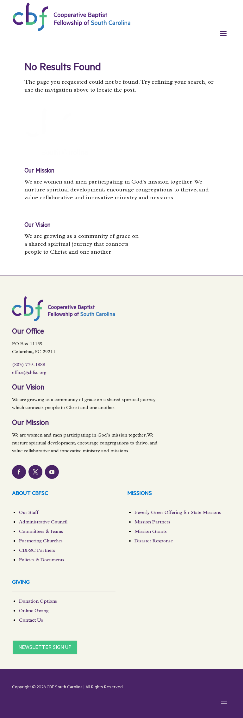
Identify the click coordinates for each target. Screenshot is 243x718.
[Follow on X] (35, 472)
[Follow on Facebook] (19, 472)
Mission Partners (152, 522)
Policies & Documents (41, 560)
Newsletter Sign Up (45, 648)
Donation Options (38, 602)
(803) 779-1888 (28, 365)
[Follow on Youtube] (52, 472)
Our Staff (28, 513)
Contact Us (31, 620)
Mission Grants (150, 532)
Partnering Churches (41, 541)
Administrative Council (43, 522)
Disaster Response (153, 541)
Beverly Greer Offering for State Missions (177, 513)
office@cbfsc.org (29, 373)
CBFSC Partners (37, 551)
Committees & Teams (41, 532)
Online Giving (34, 611)
